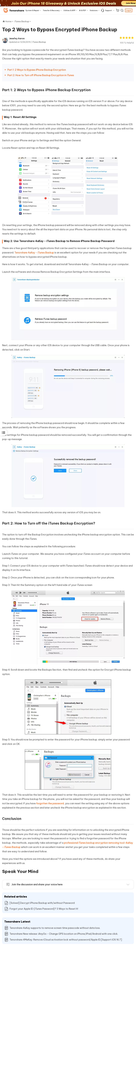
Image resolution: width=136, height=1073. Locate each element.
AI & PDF (82, 10)
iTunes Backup (39, 42)
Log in (128, 10)
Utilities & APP (69, 10)
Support (108, 10)
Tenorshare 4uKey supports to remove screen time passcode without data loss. (55, 927)
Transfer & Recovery (51, 10)
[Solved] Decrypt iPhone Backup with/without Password (42, 902)
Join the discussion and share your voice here (37, 884)
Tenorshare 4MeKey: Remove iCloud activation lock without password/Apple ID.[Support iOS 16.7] (66, 939)
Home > (9, 21)
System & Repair (32, 10)
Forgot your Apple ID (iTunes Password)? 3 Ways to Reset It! (44, 908)
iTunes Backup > (22, 21)
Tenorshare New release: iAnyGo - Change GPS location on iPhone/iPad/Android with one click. (64, 933)
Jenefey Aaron (17, 38)
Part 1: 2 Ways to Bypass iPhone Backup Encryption (36, 69)
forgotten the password (50, 803)
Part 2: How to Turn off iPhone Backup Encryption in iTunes (40, 75)
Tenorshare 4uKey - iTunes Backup (34, 252)
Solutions (94, 10)
